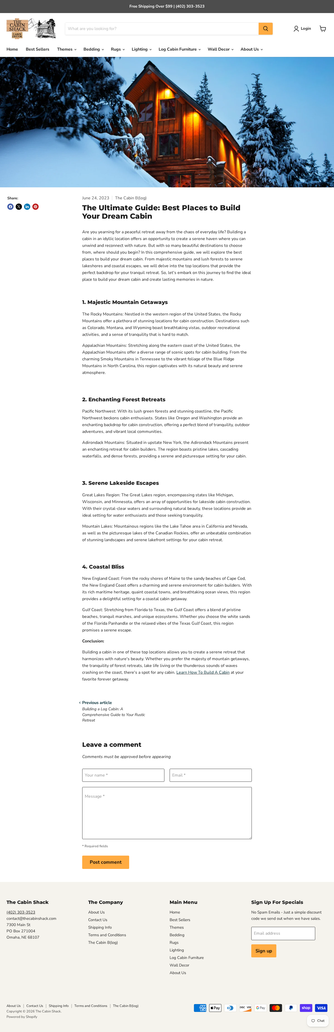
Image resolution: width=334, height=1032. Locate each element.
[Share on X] (19, 207)
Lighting (140, 49)
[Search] (266, 29)
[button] (303, 29)
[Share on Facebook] (10, 207)
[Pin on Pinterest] (35, 207)
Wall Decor (219, 49)
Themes (65, 49)
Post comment (106, 862)
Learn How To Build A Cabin (203, 672)
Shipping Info (100, 927)
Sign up (263, 951)
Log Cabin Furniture (178, 49)
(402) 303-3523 (21, 912)
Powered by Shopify (22, 1017)
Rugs (116, 49)
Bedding (92, 49)
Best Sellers (37, 49)
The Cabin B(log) (103, 942)
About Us (250, 49)
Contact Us (97, 919)
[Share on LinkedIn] (27, 207)
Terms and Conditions (107, 935)
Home (12, 49)
